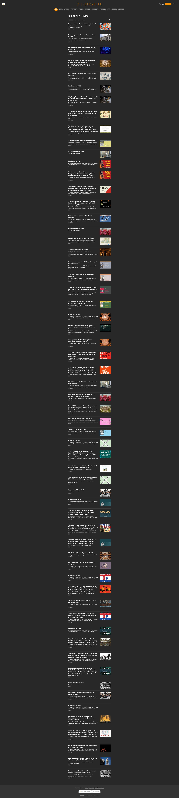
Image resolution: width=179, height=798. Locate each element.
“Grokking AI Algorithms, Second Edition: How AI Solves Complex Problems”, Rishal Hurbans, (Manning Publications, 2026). (83, 655)
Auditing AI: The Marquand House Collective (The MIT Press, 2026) (82, 746)
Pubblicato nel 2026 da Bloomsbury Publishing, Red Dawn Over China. (82, 178)
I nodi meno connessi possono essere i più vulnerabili (82, 48)
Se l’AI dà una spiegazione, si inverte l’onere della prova (82, 74)
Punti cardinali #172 (74, 628)
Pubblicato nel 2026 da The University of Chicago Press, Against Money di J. (81, 481)
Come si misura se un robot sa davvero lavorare (80, 216)
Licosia (108, 9)
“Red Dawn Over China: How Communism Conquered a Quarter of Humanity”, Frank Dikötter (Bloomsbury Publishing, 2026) (81, 173)
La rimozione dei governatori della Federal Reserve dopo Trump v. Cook (81, 61)
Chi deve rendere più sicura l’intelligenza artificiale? (81, 563)
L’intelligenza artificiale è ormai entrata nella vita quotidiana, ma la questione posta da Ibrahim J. (82, 737)
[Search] (160, 4)
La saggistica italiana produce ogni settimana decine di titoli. (82, 555)
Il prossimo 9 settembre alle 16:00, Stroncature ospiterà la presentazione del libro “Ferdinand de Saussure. (82, 293)
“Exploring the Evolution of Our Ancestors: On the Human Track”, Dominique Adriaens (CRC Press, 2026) (83, 98)
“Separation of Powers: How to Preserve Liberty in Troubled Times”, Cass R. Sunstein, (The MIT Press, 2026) (82, 615)
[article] (89, 27)
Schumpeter (87, 9)
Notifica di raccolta (99, 788)
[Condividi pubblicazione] (163, 4)
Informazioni (121, 9)
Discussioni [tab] (82, 20)
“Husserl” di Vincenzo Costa (77, 429)
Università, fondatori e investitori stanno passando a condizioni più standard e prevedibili (80, 39)
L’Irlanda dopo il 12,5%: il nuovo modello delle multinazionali (82, 382)
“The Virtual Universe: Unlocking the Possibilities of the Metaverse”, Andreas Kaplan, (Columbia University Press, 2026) (82, 453)
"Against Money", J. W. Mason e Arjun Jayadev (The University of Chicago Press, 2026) (83, 478)
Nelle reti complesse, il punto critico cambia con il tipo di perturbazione (81, 52)
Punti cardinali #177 (74, 161)
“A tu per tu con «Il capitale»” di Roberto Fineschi (81, 275)
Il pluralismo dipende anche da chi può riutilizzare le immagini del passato (80, 762)
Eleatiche (81, 9)
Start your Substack (85, 791)
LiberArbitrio (103, 9)
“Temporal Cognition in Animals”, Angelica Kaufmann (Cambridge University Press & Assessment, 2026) (81, 203)
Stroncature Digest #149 (76, 151)
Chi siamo (66, 9)
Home (56, 9)
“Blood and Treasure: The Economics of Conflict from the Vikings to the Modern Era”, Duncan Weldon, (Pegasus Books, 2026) (82, 640)
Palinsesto (114, 9)
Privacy (86, 788)
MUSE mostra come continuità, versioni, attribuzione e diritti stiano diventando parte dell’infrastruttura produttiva (82, 331)
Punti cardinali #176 (74, 314)
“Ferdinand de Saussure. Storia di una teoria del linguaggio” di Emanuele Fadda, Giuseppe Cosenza (82, 289)
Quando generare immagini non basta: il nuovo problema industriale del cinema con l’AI (82, 327)
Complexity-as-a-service (74, 153)
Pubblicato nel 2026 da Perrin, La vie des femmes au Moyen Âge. (82, 117)
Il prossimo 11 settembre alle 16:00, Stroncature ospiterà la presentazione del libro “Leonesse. (82, 266)
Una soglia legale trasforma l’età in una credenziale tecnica (82, 398)
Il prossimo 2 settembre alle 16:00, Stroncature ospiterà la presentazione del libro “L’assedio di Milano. (82, 306)
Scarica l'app (96, 791)
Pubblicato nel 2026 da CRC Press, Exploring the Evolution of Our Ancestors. (82, 103)
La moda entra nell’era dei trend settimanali (82, 24)
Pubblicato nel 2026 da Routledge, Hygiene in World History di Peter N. (82, 605)
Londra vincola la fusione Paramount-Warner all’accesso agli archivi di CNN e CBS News (82, 759)
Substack (82, 795)
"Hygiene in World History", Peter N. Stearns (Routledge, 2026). (82, 601)
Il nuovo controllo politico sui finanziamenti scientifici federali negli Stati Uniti (82, 772)
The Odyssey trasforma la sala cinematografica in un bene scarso (79, 250)
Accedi (174, 4)
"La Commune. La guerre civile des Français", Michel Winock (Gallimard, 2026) (82, 466)
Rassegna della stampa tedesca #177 (80, 419)
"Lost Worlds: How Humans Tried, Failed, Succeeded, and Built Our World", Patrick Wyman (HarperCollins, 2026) (81, 512)
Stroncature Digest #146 (76, 683)
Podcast (61, 9)
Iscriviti (168, 4)
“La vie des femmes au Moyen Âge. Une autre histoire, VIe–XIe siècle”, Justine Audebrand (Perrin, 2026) (82, 113)
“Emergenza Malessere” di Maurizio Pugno (82, 140)
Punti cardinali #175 (74, 440)
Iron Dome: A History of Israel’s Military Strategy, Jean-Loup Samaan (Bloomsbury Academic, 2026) (82, 718)
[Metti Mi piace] (69, 43)
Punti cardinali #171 (74, 705)
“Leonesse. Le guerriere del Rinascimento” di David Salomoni (82, 263)
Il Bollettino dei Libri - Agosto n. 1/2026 (80, 553)
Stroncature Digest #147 (76, 490)
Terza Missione (73, 9)
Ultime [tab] (70, 20)
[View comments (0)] (78, 147)
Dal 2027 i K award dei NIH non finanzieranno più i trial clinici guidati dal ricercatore (82, 407)
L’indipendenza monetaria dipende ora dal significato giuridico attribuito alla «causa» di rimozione (81, 64)
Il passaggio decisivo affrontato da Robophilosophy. (80, 545)
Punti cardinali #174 (74, 499)
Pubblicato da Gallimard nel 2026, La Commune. (80, 469)
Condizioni (91, 788)
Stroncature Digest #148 (76, 228)
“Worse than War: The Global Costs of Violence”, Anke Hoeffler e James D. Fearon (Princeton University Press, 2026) (82, 188)
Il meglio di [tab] (76, 20)
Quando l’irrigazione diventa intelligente (81, 238)
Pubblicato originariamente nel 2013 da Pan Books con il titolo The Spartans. (82, 344)
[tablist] (77, 20)
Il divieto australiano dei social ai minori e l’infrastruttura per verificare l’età (81, 395)
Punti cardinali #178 (74, 86)
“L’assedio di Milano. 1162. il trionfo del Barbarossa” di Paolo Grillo (80, 302)
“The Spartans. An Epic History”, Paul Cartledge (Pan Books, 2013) (80, 340)
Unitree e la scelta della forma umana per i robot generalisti (81, 693)
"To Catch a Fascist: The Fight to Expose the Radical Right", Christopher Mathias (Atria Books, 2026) (82, 354)
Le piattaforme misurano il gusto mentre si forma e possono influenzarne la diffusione (82, 26)
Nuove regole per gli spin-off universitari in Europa (82, 36)
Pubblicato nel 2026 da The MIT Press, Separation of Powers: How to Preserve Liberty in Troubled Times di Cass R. (83, 619)
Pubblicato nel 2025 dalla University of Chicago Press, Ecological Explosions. (81, 674)
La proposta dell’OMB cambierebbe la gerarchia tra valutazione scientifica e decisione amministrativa (80, 775)
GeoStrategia (95, 9)
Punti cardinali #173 (74, 575)
